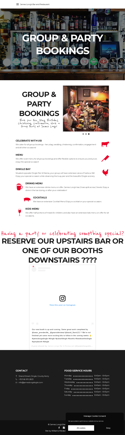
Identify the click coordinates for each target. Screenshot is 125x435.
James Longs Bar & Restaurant (61, 346)
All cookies (81, 428)
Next (112, 108)
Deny (108, 428)
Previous (59, 108)
